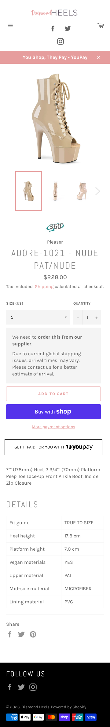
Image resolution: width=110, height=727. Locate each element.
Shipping (44, 286)
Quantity (81, 303)
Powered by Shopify (68, 707)
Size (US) (14, 303)
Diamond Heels (35, 707)
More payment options (53, 426)
